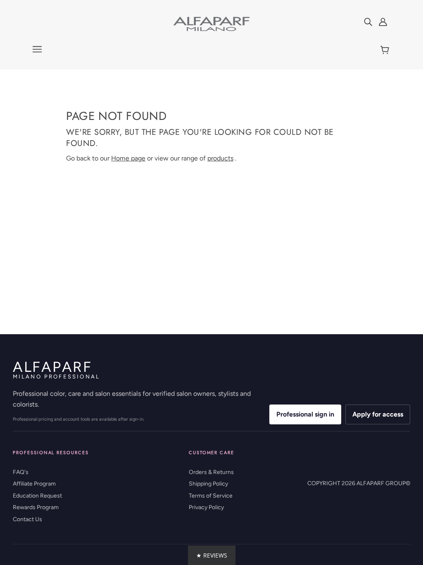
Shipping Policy (208, 483)
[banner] (211, 23)
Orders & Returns (211, 472)
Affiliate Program (34, 483)
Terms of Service (211, 495)
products (220, 158)
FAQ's (21, 472)
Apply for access (377, 414)
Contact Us (27, 519)
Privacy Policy (206, 507)
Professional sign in (305, 414)
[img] (368, 21)
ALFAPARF (56, 370)
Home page (128, 158)
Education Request (37, 495)
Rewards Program (36, 507)
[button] (211, 555)
